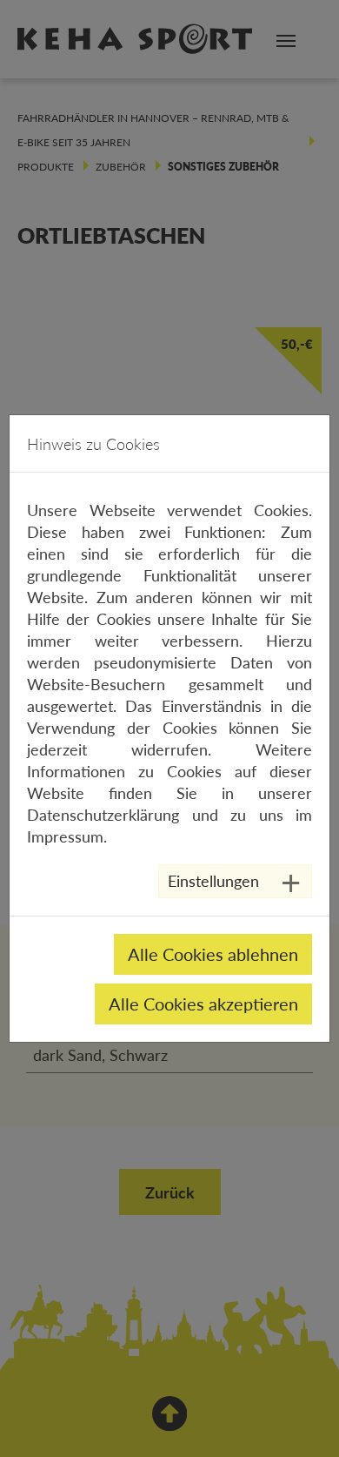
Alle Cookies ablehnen (213, 954)
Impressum (65, 836)
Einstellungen (213, 880)
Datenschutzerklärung (103, 814)
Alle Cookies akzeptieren (203, 1003)
